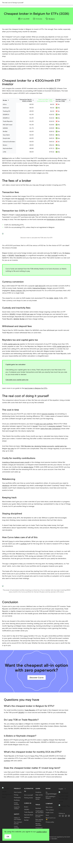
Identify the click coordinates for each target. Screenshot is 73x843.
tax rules (11, 448)
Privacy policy (50, 822)
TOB (54, 253)
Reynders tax (29, 446)
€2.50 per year (27, 314)
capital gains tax (61, 446)
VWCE (56, 298)
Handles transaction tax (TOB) (61, 100)
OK (8, 836)
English (61, 789)
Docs (47, 815)
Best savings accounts (39, 820)
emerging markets (55, 426)
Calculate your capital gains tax (17, 380)
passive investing (48, 414)
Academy (38, 792)
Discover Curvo (37, 677)
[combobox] (63, 788)
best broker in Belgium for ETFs (36, 388)
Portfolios (17, 800)
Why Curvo (49, 807)
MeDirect (5, 158)
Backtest (38, 808)
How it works (17, 792)
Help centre (39, 795)
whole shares (28, 467)
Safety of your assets (17, 818)
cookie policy (41, 831)
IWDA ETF (52, 88)
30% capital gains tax (11, 344)
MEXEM (16, 319)
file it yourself (53, 255)
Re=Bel (22, 319)
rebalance (5, 485)
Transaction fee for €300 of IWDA (25, 100)
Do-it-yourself (28, 795)
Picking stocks (28, 797)
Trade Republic (20, 255)
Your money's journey (18, 822)
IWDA (51, 298)
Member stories (38, 798)
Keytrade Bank (28, 815)
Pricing (16, 795)
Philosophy (17, 797)
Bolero (67, 253)
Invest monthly (16, 803)
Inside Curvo (49, 812)
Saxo (4, 255)
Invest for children (17, 807)
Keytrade (21, 199)
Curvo (10, 541)
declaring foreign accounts (44, 446)
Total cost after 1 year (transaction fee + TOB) (44, 100)
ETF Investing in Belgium (50, 797)
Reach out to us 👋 (50, 818)
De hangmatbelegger (51, 793)
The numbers (50, 810)
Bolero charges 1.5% (18, 290)
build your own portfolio (44, 424)
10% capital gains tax (60, 346)
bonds (35, 426)
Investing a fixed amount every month (15, 462)
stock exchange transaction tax (27, 215)
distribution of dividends (56, 219)
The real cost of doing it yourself (12, 2)
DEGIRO (11, 255)
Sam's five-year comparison (50, 428)
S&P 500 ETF (40, 286)
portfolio (23, 544)
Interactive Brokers (39, 288)
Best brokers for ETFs (39, 815)
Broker (5, 100)
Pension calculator (38, 824)
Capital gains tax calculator (40, 811)
